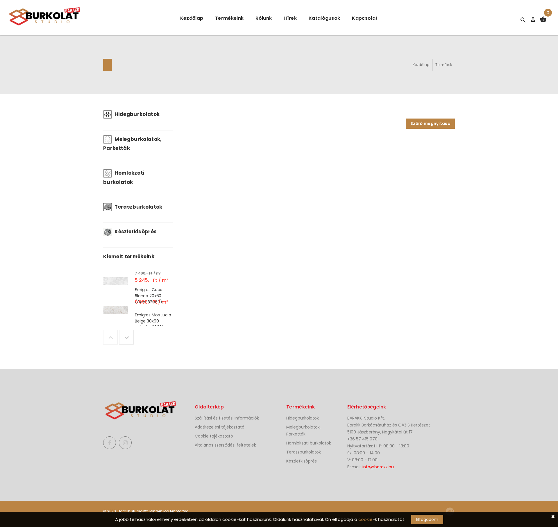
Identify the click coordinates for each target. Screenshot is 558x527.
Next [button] (126, 337)
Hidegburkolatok (136, 114)
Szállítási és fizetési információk (227, 418)
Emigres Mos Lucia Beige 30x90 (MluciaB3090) (153, 321)
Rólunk (263, 18)
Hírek (290, 18)
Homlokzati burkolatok (308, 443)
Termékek (443, 64)
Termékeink (229, 18)
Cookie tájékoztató (214, 436)
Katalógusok (324, 18)
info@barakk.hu (378, 467)
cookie (365, 519)
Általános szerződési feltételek (225, 445)
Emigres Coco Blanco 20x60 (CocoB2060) (148, 295)
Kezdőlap (191, 18)
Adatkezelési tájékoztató (219, 427)
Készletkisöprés (135, 231)
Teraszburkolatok (137, 206)
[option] (138, 282)
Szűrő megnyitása (430, 123)
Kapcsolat (365, 18)
